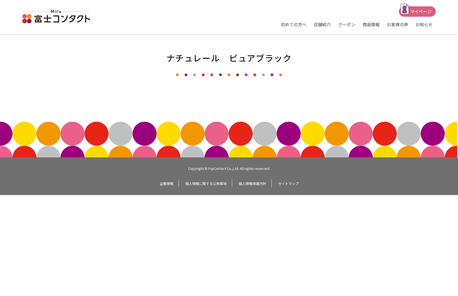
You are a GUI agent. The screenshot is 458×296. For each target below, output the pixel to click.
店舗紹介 (322, 24)
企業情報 (166, 183)
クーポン (346, 24)
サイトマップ (288, 183)
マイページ (420, 11)
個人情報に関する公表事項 (206, 183)
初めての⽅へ (293, 24)
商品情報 (371, 24)
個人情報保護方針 (252, 183)
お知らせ (424, 24)
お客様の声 (397, 24)
